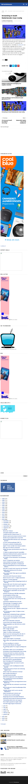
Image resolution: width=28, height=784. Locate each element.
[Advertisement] (14, 455)
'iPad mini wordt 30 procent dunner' (12, 576)
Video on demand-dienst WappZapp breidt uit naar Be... (15, 582)
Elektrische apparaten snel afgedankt (13, 676)
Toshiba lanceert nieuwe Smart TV (12, 534)
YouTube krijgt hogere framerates (12, 703)
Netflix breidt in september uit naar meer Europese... (14, 591)
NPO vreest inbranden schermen (11, 620)
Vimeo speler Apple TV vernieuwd (11, 638)
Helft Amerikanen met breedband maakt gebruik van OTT (12, 98)
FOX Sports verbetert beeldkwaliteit (12, 544)
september (6, 526)
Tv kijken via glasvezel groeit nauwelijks (13, 552)
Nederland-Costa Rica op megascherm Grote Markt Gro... (14, 682)
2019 (3, 510)
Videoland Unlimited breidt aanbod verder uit (14, 554)
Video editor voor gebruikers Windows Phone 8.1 (14, 641)
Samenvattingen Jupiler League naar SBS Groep (13, 586)
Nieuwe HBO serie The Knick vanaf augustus (14, 584)
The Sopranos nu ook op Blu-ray (11, 605)
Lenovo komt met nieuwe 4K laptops (12, 622)
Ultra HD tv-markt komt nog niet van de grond (15, 568)
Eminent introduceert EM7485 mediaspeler (14, 593)
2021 (3, 507)
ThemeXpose (16, 782)
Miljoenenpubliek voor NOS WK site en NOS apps (14, 624)
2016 (3, 516)
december (6, 521)
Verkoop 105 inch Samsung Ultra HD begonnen (15, 588)
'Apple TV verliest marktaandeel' (11, 632)
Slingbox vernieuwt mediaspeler (11, 606)
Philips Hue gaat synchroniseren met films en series (15, 550)
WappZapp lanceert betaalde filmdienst (13, 696)
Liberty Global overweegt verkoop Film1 (13, 562)
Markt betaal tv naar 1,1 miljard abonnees (14, 577)
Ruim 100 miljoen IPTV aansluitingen (12, 661)
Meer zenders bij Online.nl (10, 673)
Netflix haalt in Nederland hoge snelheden (14, 614)
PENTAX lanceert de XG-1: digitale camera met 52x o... (15, 609)
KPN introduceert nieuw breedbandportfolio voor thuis (14, 688)
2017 (3, 514)
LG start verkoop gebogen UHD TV (12, 542)
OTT (6, 11)
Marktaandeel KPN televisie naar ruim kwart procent (14, 540)
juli (4, 529)
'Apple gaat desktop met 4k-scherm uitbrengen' (12, 570)
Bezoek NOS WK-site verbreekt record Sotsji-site (14, 685)
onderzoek (20, 44)
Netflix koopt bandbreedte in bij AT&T (13, 537)
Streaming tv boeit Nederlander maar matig (13, 112)
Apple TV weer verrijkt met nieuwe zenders (14, 546)
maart (5, 711)
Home (3, 11)
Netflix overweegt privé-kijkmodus (12, 597)
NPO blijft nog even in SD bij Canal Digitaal (14, 657)
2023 (3, 504)
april (4, 709)
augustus (6, 527)
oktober (5, 524)
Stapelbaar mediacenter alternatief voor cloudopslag (13, 655)
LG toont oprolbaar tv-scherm (11, 643)
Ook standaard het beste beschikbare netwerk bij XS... (13, 679)
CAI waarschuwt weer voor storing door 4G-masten (14, 599)
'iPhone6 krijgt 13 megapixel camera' (12, 603)
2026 (3, 498)
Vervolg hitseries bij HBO (9, 675)
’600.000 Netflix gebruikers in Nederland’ (13, 563)
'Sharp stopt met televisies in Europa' (13, 671)
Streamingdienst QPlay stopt (10, 595)
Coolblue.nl (3, 246)
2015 (3, 517)
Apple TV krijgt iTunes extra (10, 630)
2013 (3, 716)
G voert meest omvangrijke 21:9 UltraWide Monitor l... (14, 618)
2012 (3, 718)
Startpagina (3, 724)
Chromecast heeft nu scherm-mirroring (13, 653)
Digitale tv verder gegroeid (10, 579)
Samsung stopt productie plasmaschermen (14, 698)
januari (5, 714)
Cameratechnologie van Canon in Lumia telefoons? (13, 663)
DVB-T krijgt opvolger (8, 628)
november (6, 522)
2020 (3, 509)
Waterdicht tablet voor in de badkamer (13, 649)
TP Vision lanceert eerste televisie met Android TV (13, 636)
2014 (3, 519)
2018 (3, 512)
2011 (3, 720)
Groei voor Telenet (8, 531)
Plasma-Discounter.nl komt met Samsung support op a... (14, 669)
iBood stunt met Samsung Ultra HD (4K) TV (14, 634)
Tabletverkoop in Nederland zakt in (12, 555)
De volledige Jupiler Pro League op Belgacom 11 (14, 647)
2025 (3, 500)
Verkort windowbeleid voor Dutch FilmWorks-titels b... (14, 566)
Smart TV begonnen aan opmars (11, 560)
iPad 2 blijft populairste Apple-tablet (12, 702)
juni (4, 705)
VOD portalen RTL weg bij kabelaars (12, 659)
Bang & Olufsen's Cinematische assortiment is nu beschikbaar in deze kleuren (16, 735)
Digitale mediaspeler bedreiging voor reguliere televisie (11, 84)
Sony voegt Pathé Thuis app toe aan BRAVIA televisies (14, 573)
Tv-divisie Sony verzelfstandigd (11, 695)
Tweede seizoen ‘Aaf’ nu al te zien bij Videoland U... (12, 691)
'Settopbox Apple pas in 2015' (10, 532)
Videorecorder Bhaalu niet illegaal (12, 645)
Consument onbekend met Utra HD (12, 601)
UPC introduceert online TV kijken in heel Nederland (13, 612)
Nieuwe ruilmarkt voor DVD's (10, 627)
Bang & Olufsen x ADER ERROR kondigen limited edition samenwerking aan (17, 748)
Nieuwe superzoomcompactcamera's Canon (14, 536)
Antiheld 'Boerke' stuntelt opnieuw (16, 740)
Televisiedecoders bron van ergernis (12, 700)
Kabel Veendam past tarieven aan (12, 693)
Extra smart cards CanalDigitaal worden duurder (13, 666)
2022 (3, 505)
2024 (3, 502)
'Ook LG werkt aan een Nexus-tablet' (12, 616)
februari (5, 712)
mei (4, 707)
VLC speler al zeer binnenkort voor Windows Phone (14, 558)
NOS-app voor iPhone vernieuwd (11, 547)
